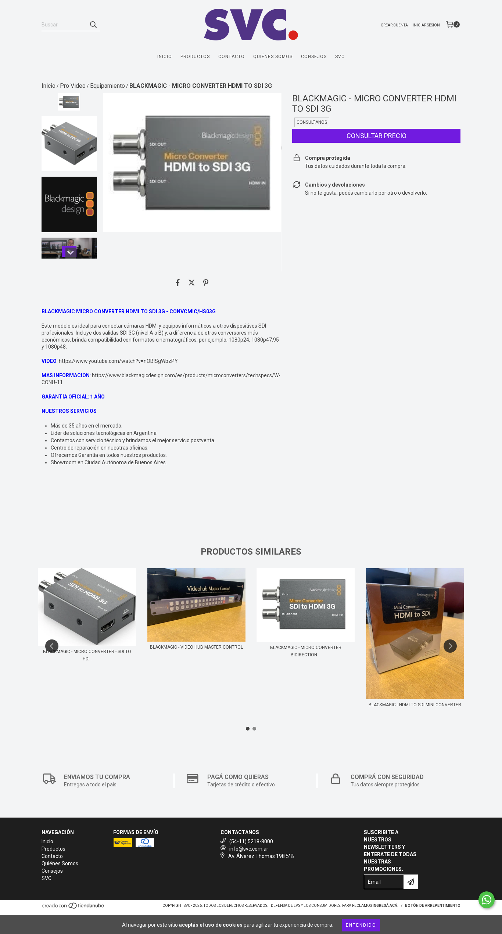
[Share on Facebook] (178, 282)
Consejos (314, 56)
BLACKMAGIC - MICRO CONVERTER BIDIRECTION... (305, 651)
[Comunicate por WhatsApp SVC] (486, 899)
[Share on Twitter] (191, 282)
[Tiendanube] (74, 908)
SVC (340, 56)
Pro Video (73, 85)
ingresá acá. (385, 906)
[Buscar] (93, 24)
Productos (195, 56)
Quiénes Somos (273, 56)
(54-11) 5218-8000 (251, 841)
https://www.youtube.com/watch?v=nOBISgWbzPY (118, 361)
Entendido (361, 925)
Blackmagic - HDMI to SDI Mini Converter (415, 704)
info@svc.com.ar (248, 849)
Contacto (231, 56)
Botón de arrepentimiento (432, 906)
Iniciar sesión (426, 25)
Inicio (164, 56)
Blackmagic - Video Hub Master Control (196, 647)
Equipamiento (107, 85)
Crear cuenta (394, 25)
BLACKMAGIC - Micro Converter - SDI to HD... (87, 655)
